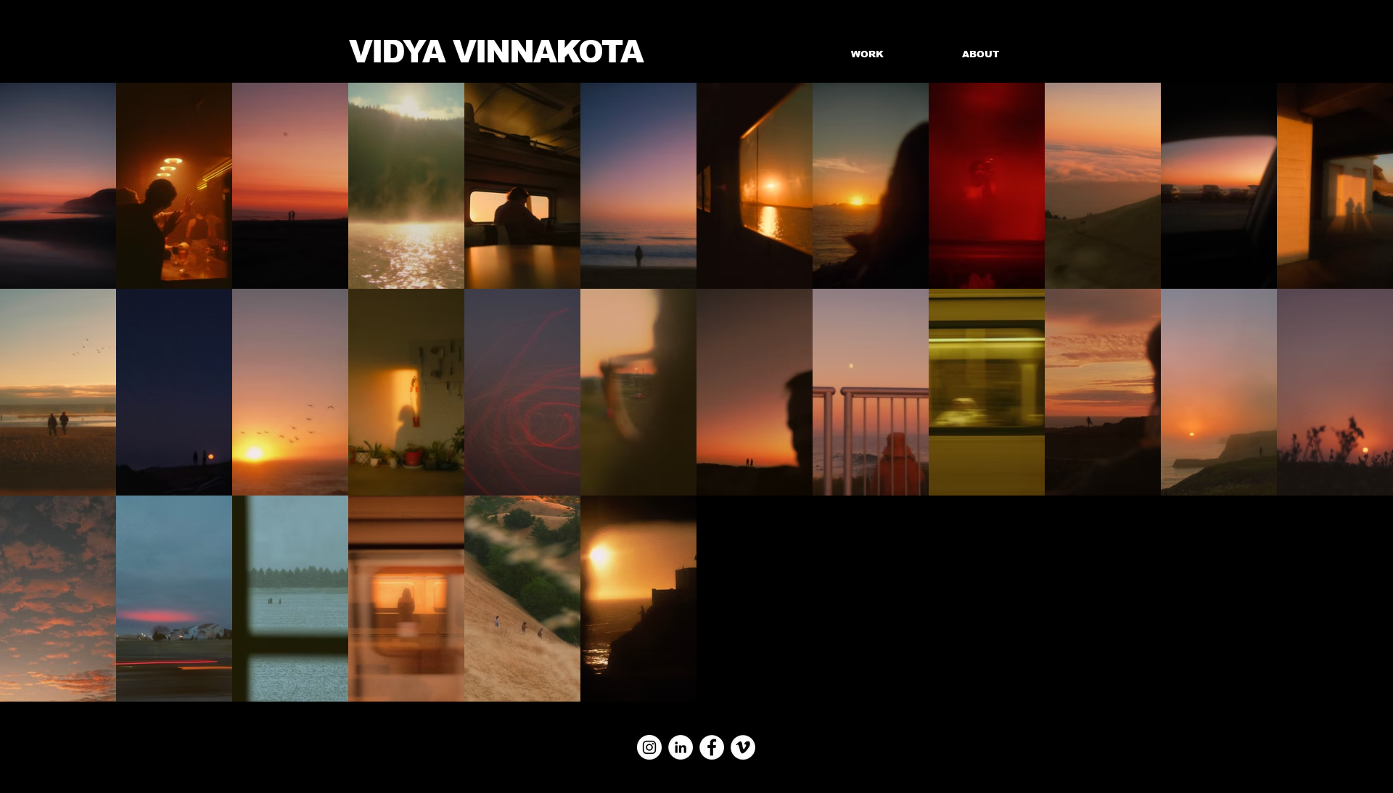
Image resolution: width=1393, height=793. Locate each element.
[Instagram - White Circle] (649, 747)
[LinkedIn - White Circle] (680, 747)
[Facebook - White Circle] (711, 747)
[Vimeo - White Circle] (743, 747)
